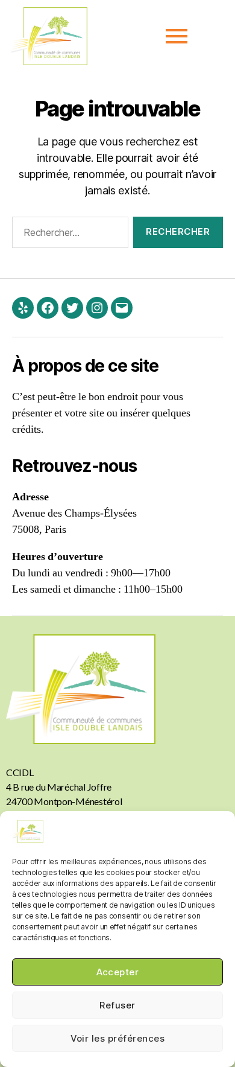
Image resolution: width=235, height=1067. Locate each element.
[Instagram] (97, 308)
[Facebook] (47, 308)
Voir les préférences (117, 1038)
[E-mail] (122, 308)
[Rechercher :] (67, 235)
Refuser (117, 1005)
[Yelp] (23, 308)
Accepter (117, 972)
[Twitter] (72, 308)
